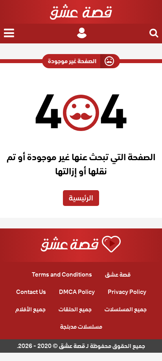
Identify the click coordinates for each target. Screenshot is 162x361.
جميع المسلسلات (126, 309)
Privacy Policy (127, 291)
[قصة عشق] (81, 12)
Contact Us (31, 291)
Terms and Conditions (62, 274)
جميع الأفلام (30, 309)
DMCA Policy (77, 291)
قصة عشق (118, 274)
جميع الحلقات (75, 309)
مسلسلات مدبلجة (81, 326)
